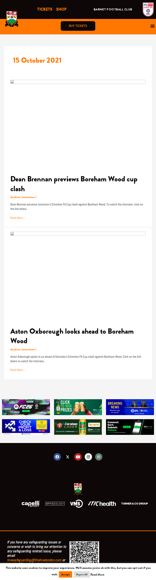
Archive (15, 197)
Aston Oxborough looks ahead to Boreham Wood (72, 336)
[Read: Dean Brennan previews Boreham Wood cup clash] (78, 124)
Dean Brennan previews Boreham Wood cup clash (74, 184)
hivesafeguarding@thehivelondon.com (34, 560)
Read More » (17, 218)
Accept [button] (65, 574)
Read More (97, 574)
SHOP (61, 9)
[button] (152, 26)
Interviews (28, 197)
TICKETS (44, 9)
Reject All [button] (81, 574)
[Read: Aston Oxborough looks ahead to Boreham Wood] (78, 276)
